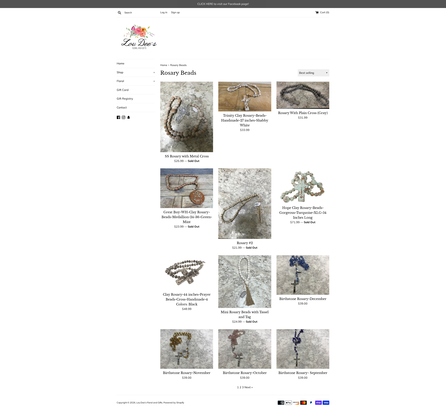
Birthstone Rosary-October (245, 373)
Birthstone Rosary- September (302, 373)
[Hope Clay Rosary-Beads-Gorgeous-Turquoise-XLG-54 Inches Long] (302, 186)
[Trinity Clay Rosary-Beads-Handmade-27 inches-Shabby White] (244, 96)
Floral (136, 81)
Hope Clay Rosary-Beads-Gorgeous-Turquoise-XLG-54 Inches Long (302, 213)
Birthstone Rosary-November (186, 373)
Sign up (175, 12)
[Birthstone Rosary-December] (302, 275)
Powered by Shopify (173, 402)
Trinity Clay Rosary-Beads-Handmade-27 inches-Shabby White (244, 120)
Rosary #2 (245, 243)
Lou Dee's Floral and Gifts (149, 402)
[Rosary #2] (244, 203)
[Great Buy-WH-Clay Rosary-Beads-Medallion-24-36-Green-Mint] (186, 188)
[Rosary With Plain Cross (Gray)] (302, 95)
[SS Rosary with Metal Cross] (186, 117)
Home (120, 63)
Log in (163, 12)
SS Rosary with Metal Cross (187, 156)
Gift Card (123, 90)
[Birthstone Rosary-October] (244, 349)
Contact (122, 107)
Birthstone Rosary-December (302, 299)
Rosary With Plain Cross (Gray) (303, 113)
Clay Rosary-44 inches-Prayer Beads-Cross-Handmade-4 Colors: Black (187, 299)
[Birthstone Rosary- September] (302, 349)
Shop (136, 72)
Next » (248, 387)
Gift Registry (125, 98)
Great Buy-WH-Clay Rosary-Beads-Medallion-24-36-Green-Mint (187, 217)
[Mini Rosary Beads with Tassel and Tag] (244, 281)
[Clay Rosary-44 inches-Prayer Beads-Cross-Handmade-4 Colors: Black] (186, 272)
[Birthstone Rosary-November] (186, 349)
